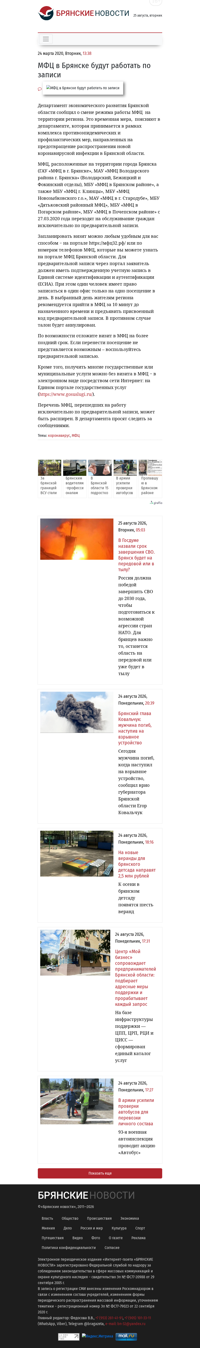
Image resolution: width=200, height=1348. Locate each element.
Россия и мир (91, 1228)
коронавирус (59, 435)
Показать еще (100, 1173)
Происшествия (99, 1218)
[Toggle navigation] (46, 39)
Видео (77, 1238)
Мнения (48, 1228)
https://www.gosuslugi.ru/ (65, 394)
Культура (119, 1228)
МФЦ (76, 435)
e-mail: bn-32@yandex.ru (125, 1323)
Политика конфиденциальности (69, 1247)
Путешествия (53, 1238)
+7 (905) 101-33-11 (137, 1318)
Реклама (138, 1238)
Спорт (140, 1228)
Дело (68, 1228)
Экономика (129, 1218)
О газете (116, 1238)
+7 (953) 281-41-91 (109, 1318)
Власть (47, 1218)
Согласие (112, 1247)
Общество (70, 1218)
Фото (95, 1238)
